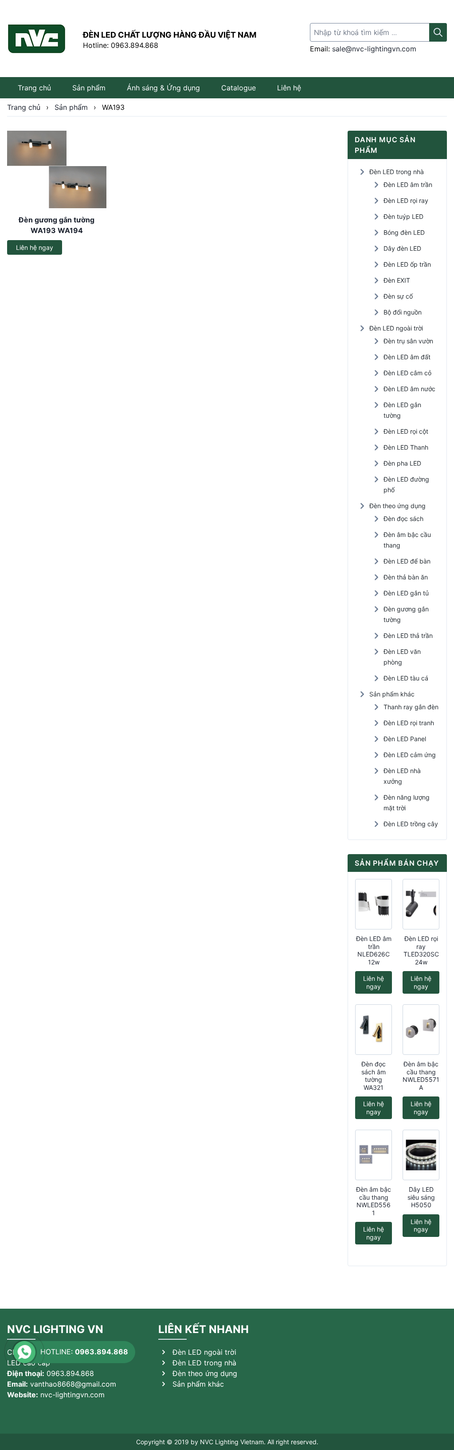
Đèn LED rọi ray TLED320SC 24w (421, 950)
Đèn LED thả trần (408, 635)
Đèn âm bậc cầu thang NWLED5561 (373, 1201)
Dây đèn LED (402, 248)
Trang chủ (34, 87)
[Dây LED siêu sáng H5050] (421, 1155)
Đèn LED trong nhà (396, 171)
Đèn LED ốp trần (407, 264)
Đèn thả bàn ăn (406, 577)
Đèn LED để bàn (407, 561)
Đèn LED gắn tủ (406, 593)
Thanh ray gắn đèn (411, 707)
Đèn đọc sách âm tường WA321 (373, 1075)
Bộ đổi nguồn (403, 312)
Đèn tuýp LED (403, 216)
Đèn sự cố (398, 296)
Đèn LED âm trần (408, 184)
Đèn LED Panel (405, 738)
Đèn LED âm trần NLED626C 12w (373, 950)
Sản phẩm (89, 87)
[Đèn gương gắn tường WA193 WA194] (56, 169)
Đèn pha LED (402, 463)
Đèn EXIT (397, 280)
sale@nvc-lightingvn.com (374, 48)
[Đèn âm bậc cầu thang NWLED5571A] (421, 1029)
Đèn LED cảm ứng (410, 754)
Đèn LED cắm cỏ (407, 373)
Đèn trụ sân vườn (408, 341)
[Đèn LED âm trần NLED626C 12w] (373, 904)
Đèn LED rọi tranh (409, 723)
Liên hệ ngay (34, 247)
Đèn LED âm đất (407, 357)
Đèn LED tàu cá (406, 678)
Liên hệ (289, 87)
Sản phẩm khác (392, 694)
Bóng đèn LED (404, 232)
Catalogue (238, 87)
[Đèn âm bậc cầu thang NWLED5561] (373, 1155)
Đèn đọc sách (403, 518)
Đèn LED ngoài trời (396, 328)
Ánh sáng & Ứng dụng (163, 87)
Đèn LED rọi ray (406, 200)
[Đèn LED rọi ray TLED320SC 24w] (421, 904)
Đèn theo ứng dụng (397, 505)
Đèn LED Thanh (406, 447)
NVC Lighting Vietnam (232, 1442)
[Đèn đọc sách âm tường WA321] (373, 1029)
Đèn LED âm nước (409, 389)
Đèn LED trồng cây (411, 824)
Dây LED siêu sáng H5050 (421, 1197)
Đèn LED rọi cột (406, 431)
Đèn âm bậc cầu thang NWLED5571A (421, 1075)
